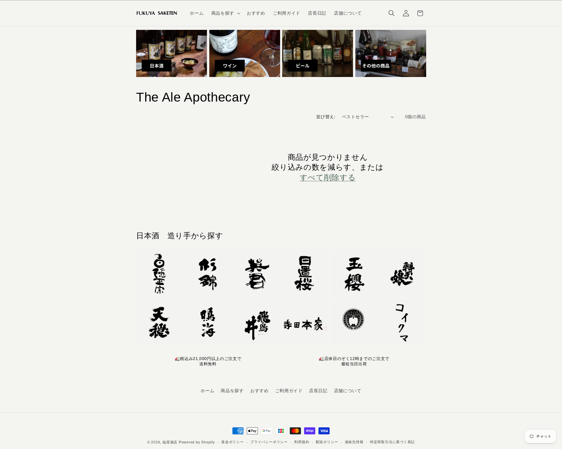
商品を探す (232, 390)
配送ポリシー (327, 442)
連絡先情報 (354, 442)
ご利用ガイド (289, 390)
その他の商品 (373, 80)
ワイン (218, 80)
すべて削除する (328, 177)
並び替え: (325, 116)
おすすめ (259, 390)
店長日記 (318, 390)
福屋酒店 (169, 442)
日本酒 (145, 80)
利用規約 (301, 442)
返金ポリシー (232, 442)
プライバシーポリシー (269, 442)
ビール (291, 80)
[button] (225, 13)
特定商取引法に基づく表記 (392, 442)
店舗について (347, 390)
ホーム (207, 390)
